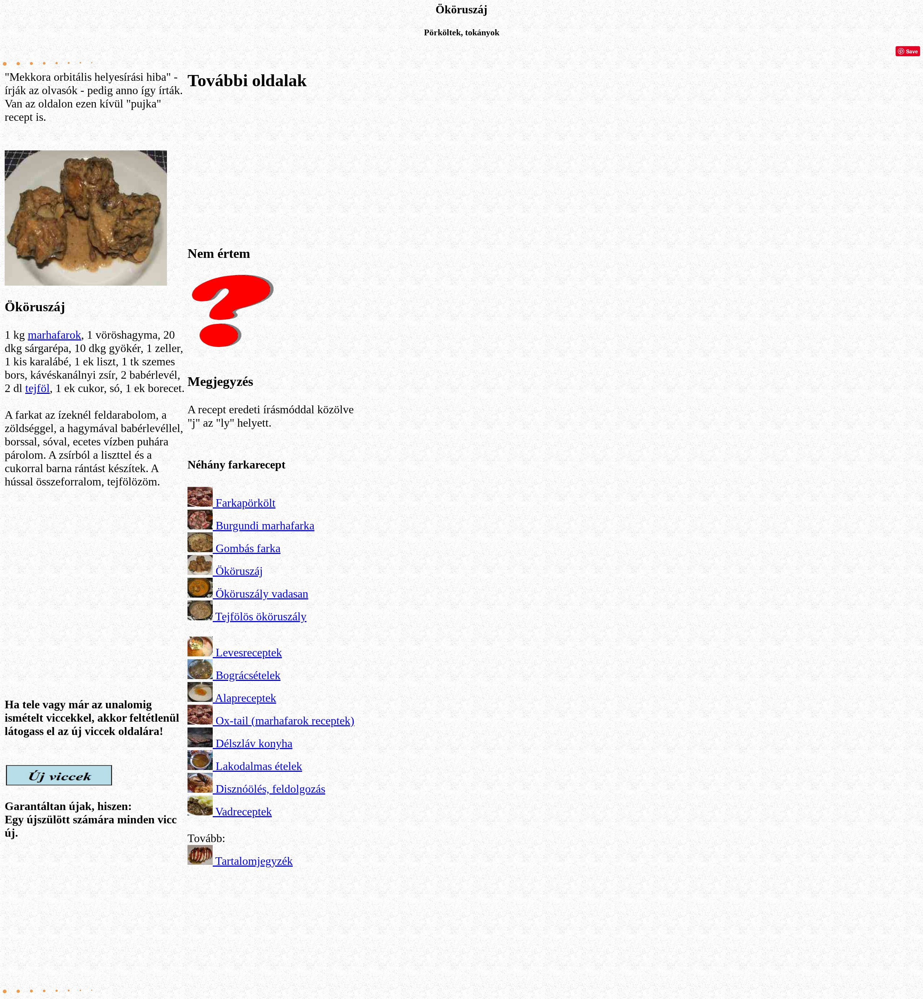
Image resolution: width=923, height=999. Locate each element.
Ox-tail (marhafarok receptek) (285, 720)
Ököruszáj (239, 570)
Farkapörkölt (245, 502)
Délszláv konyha (254, 743)
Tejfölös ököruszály (260, 616)
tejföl (37, 388)
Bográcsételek (248, 675)
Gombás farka (248, 548)
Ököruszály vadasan (262, 593)
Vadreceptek (243, 811)
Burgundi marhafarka (265, 525)
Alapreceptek (245, 697)
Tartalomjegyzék (254, 860)
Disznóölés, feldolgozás (270, 788)
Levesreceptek (249, 652)
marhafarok (54, 334)
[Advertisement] (95, 578)
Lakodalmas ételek (259, 766)
